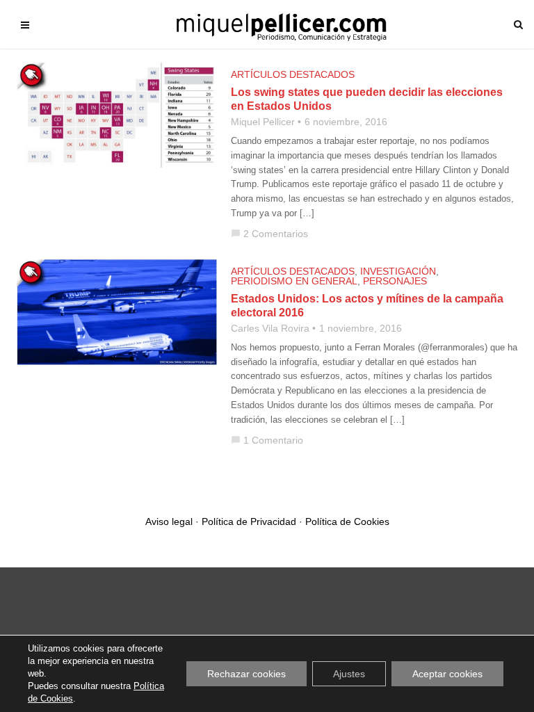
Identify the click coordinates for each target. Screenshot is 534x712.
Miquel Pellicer (263, 122)
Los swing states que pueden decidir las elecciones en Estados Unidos (367, 99)
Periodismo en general (294, 281)
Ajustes (349, 673)
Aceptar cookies (447, 673)
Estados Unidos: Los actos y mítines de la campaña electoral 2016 (367, 305)
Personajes (395, 281)
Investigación (398, 271)
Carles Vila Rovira (270, 328)
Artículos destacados (293, 74)
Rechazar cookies (246, 673)
